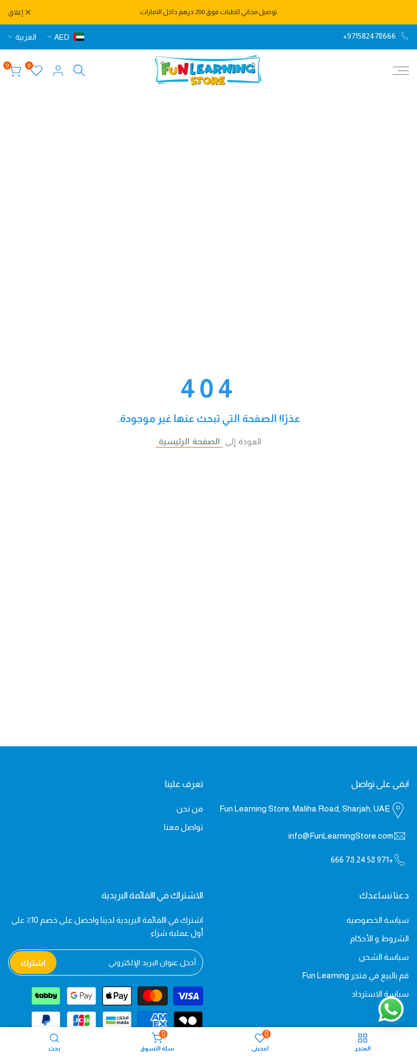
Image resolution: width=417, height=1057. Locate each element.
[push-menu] (401, 70)
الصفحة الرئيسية (189, 441)
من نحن (189, 808)
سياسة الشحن (384, 956)
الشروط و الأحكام (379, 938)
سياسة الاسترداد (380, 993)
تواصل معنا (183, 827)
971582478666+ (369, 36)
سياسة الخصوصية (377, 919)
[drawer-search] (79, 70)
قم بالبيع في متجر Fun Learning (355, 975)
